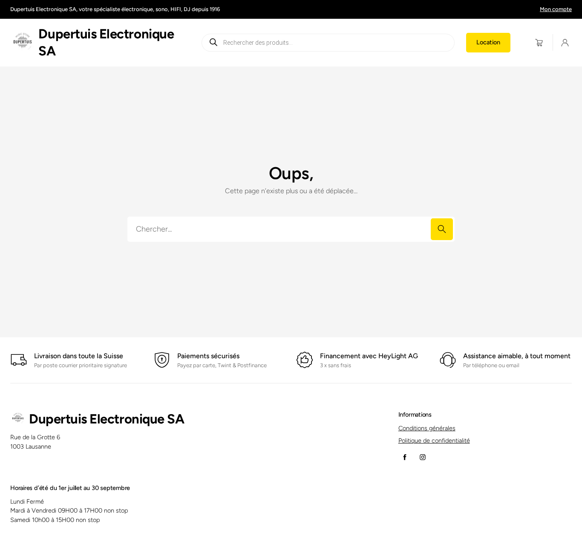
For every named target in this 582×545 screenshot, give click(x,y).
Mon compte (556, 9)
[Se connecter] (565, 43)
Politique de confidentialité (434, 440)
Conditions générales (426, 428)
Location (488, 42)
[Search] (442, 229)
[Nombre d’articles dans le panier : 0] (539, 42)
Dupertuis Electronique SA (106, 419)
